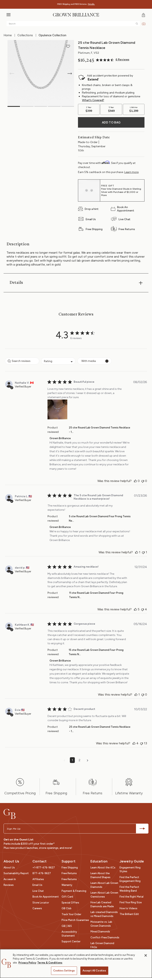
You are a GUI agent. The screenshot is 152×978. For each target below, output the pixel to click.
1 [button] (72, 760)
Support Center (71, 941)
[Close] (145, 955)
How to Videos (128, 908)
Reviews (9, 884)
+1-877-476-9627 (43, 867)
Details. (91, 4)
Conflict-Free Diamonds (104, 937)
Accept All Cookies (94, 970)
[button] (8, 15)
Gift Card (67, 896)
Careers (37, 908)
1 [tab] (14, 106)
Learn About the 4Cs (102, 867)
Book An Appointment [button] (45, 896)
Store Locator (40, 902)
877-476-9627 (41, 873)
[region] (76, 963)
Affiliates (38, 879)
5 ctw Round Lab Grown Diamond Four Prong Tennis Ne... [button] (100, 518)
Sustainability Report (16, 873)
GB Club (66, 908)
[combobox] (58, 361)
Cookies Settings (64, 970)
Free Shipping (70, 867)
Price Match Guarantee (75, 920)
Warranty (67, 884)
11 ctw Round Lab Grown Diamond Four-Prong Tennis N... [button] (96, 595)
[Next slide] (69, 73)
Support (68, 861)
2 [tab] (27, 106)
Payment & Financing (74, 890)
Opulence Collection (52, 35)
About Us (9, 867)
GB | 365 (67, 925)
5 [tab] (68, 106)
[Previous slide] (12, 73)
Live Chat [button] (38, 890)
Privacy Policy (27, 962)
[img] (137, 24)
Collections (25, 35)
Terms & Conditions (49, 962)
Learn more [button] (131, 172)
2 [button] (79, 760)
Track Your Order (71, 914)
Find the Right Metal (131, 896)
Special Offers (70, 902)
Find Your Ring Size (131, 902)
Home (8, 35)
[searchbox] (22, 361)
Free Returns (69, 873)
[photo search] (143, 23)
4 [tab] (54, 106)
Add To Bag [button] (111, 122)
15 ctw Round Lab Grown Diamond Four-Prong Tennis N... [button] (96, 652)
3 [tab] (40, 106)
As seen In (10, 879)
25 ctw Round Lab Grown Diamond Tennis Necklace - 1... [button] (99, 429)
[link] (112, 60)
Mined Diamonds (100, 931)
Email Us (37, 884)
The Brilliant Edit (129, 914)
